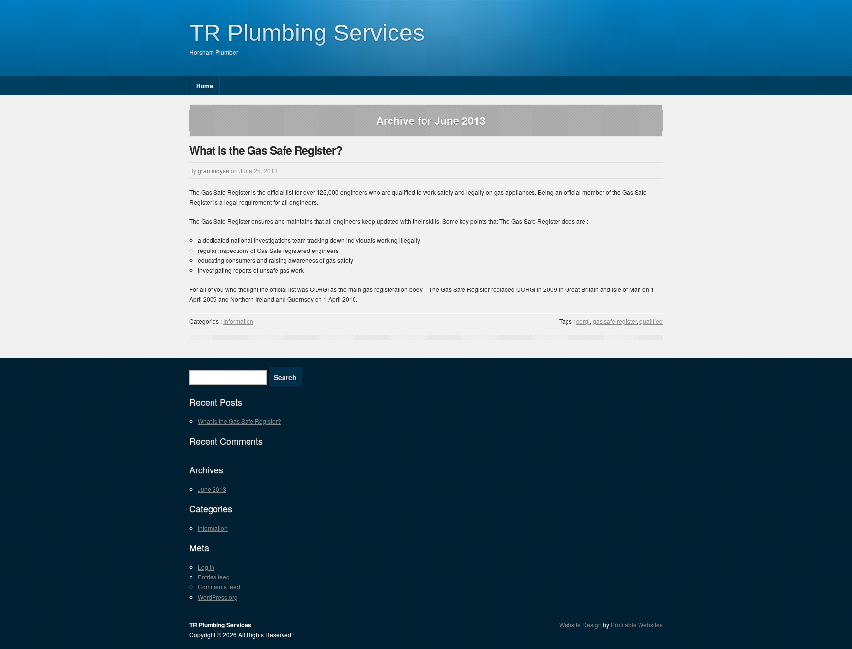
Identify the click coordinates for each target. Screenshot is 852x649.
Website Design (580, 624)
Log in (206, 567)
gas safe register (615, 321)
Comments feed (219, 586)
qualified (651, 321)
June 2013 (212, 489)
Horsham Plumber (213, 52)
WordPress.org (218, 597)
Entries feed (214, 577)
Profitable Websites (637, 624)
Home (204, 85)
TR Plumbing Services (307, 33)
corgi (583, 321)
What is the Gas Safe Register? (265, 150)
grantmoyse (213, 170)
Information (238, 321)
